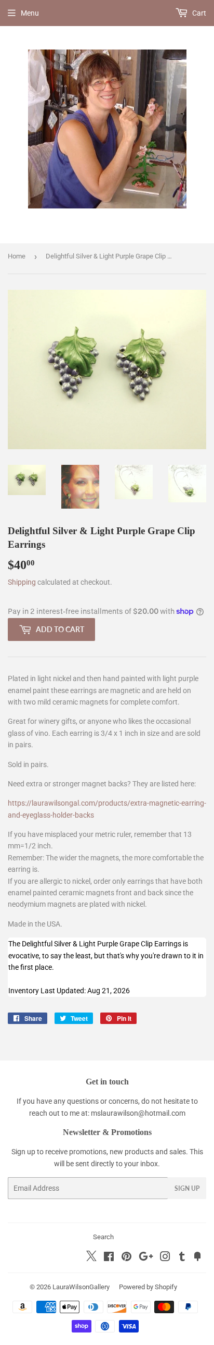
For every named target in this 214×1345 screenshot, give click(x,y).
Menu (30, 13)
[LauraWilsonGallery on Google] (146, 1258)
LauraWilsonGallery (81, 1287)
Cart (198, 13)
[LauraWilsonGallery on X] (91, 1258)
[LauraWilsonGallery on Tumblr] (182, 1258)
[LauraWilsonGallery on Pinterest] (126, 1258)
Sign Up (187, 1188)
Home (16, 256)
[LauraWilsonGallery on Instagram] (165, 1258)
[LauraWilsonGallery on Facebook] (108, 1258)
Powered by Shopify (148, 1287)
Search (103, 1237)
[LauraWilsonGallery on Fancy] (197, 1258)
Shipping (22, 582)
